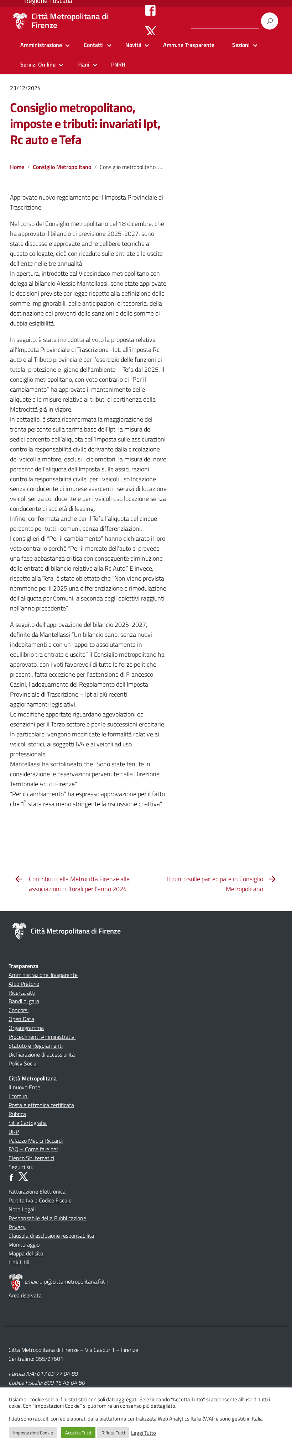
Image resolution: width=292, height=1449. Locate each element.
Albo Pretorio (24, 983)
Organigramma (26, 1028)
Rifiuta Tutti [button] (113, 1432)
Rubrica (17, 1114)
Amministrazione (41, 45)
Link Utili (19, 1262)
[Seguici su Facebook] (150, 10)
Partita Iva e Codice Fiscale (40, 1200)
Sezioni (241, 45)
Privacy (17, 1227)
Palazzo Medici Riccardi (36, 1140)
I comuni (18, 1096)
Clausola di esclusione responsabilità (51, 1235)
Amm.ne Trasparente (188, 45)
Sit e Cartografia (28, 1123)
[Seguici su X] (151, 31)
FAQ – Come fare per (33, 1149)
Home (17, 167)
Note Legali (22, 1209)
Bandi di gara (24, 1001)
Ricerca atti (22, 992)
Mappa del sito (26, 1253)
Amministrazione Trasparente (43, 975)
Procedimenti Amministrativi (42, 1036)
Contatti (94, 45)
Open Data (21, 1019)
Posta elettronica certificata (41, 1105)
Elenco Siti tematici (31, 1158)
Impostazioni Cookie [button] (33, 1432)
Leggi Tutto (143, 1433)
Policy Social (23, 1063)
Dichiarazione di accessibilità (42, 1054)
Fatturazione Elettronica (37, 1191)
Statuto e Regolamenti (36, 1045)
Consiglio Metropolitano (62, 167)
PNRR (118, 64)
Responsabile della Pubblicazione (47, 1218)
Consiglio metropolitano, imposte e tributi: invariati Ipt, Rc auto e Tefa (85, 123)
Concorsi (18, 1010)
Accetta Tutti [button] (78, 1432)
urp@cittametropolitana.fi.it (73, 1281)
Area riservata (25, 1295)
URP (14, 1131)
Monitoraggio (24, 1244)
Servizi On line (38, 64)
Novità (133, 45)
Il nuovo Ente (24, 1087)
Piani (83, 64)
